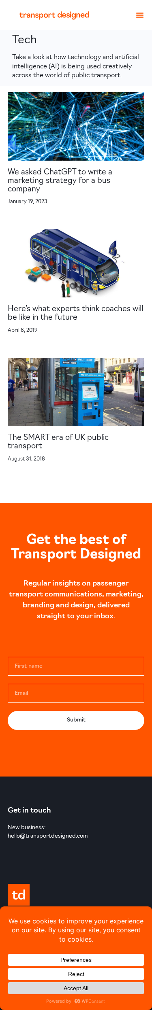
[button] (140, 15)
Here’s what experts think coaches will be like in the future (75, 314)
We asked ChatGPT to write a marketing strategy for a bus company (60, 181)
